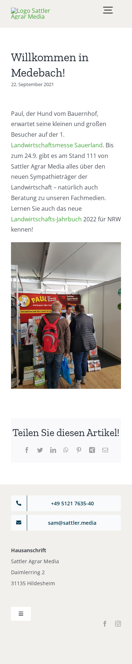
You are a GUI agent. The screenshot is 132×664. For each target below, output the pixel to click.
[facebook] (105, 624)
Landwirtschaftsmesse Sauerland (57, 145)
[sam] (37, 11)
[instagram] (118, 624)
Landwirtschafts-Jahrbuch (46, 219)
